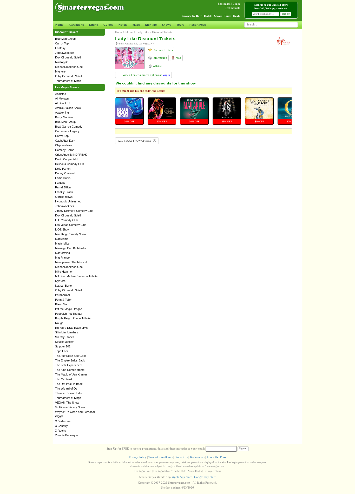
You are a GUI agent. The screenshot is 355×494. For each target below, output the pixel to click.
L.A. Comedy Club (66, 220)
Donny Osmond (65, 173)
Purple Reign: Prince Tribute (72, 318)
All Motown (62, 98)
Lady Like (142, 32)
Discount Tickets (162, 49)
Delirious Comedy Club (69, 164)
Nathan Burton (64, 285)
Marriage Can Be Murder (70, 248)
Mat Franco (62, 257)
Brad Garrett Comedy (68, 126)
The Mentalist (63, 379)
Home (59, 24)
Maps (136, 24)
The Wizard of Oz (66, 388)
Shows (166, 24)
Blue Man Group (65, 38)
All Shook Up (63, 103)
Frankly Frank (64, 192)
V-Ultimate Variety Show (70, 407)
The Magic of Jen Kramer (71, 374)
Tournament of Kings (68, 80)
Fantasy (60, 48)
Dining (93, 24)
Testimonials (232, 7)
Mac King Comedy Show (70, 234)
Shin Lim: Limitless (66, 332)
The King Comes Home (69, 369)
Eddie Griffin (62, 178)
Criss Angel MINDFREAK (71, 154)
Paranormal (62, 295)
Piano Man (61, 304)
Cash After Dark (65, 140)
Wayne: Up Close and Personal (75, 411)
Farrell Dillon (63, 187)
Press (223, 457)
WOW (59, 416)
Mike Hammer (64, 271)
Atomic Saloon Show (68, 107)
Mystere (60, 71)
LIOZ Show (62, 229)
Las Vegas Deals (142, 471)
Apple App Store (182, 476)
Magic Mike (62, 243)
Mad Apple (61, 62)
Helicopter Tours (212, 471)
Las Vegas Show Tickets (166, 471)
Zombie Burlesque (66, 435)
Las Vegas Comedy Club (70, 224)
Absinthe (60, 93)
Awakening (62, 112)
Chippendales (63, 145)
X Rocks (60, 430)
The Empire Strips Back (70, 360)
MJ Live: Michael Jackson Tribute (76, 276)
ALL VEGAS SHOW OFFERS (135, 140)
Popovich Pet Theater (68, 313)
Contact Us (181, 457)
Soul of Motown (64, 341)
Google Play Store (205, 476)
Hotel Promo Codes (191, 471)
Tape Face (62, 351)
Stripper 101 (62, 346)
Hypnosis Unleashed (68, 201)
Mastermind (62, 252)
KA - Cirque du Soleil (68, 57)
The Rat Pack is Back (69, 383)
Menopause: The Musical (71, 262)
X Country (61, 425)
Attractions (76, 24)
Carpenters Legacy (67, 131)
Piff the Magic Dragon (68, 309)
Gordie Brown (64, 196)
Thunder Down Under (68, 393)
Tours (180, 24)
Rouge (59, 323)
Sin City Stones (64, 337)
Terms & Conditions (160, 457)
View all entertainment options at (146, 74)
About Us (212, 457)
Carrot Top (62, 43)
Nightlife (151, 24)
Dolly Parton (62, 168)
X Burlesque (62, 421)
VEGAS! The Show (67, 402)
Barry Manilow (64, 117)
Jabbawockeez (64, 52)
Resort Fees (197, 24)
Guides (108, 24)
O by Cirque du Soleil (68, 76)
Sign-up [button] (286, 13)
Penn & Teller (63, 299)
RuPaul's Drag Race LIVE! (71, 327)
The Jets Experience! (68, 365)
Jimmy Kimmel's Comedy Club (74, 210)
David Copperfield (66, 159)
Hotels (123, 24)
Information (159, 57)
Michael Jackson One (69, 66)
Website (157, 65)
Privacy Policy (137, 457)
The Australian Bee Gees (71, 355)
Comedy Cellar (64, 150)
